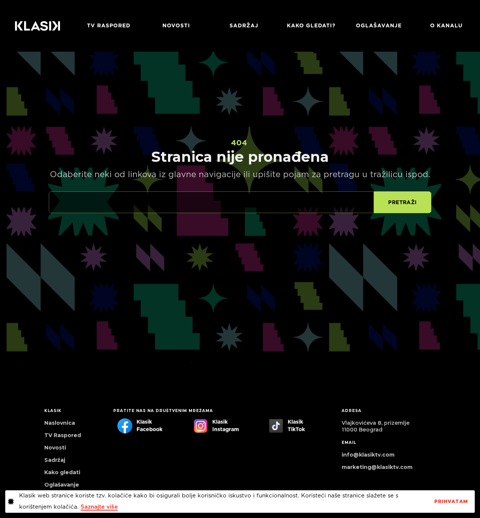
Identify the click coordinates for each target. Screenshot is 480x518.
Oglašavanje (379, 25)
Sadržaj (244, 25)
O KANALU (446, 25)
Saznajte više (99, 507)
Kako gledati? (311, 25)
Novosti (176, 25)
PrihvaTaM (451, 501)
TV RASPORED (108, 25)
